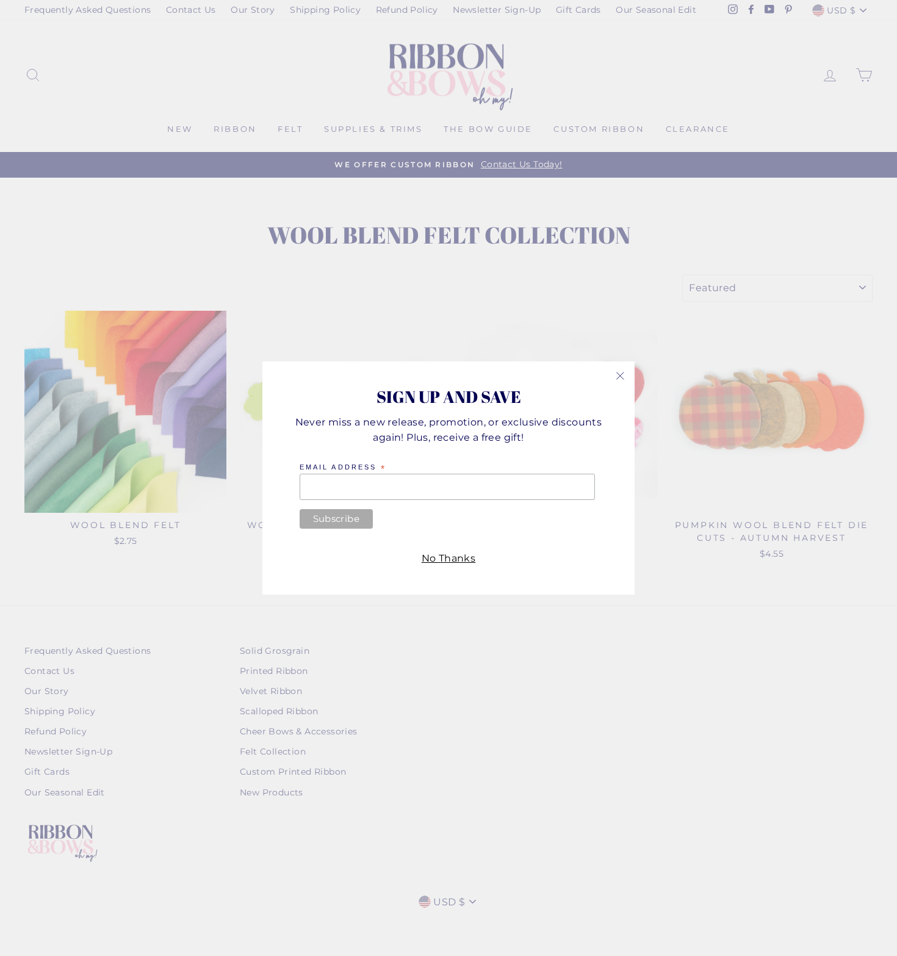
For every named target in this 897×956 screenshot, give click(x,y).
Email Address (343, 467)
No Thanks (449, 558)
